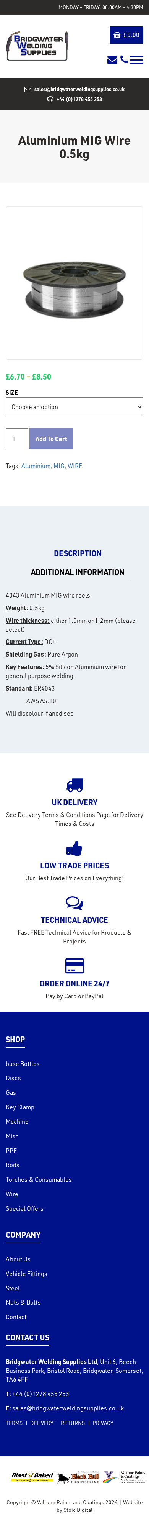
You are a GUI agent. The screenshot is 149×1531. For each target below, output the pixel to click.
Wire (12, 1194)
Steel (13, 1288)
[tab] (78, 553)
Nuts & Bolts (23, 1302)
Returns (73, 1423)
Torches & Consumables (39, 1179)
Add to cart (51, 439)
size (12, 392)
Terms (14, 1423)
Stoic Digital (77, 1509)
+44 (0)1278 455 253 (79, 99)
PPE (11, 1150)
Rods (12, 1165)
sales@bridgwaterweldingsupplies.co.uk (79, 89)
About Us (18, 1259)
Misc (12, 1136)
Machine (17, 1121)
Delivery (41, 1423)
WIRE (75, 466)
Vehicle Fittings (26, 1273)
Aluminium (35, 466)
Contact (16, 1317)
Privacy (102, 1423)
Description (78, 553)
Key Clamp (20, 1107)
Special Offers (25, 1208)
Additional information (78, 572)
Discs (13, 1078)
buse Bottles (23, 1064)
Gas (11, 1092)
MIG (59, 466)
